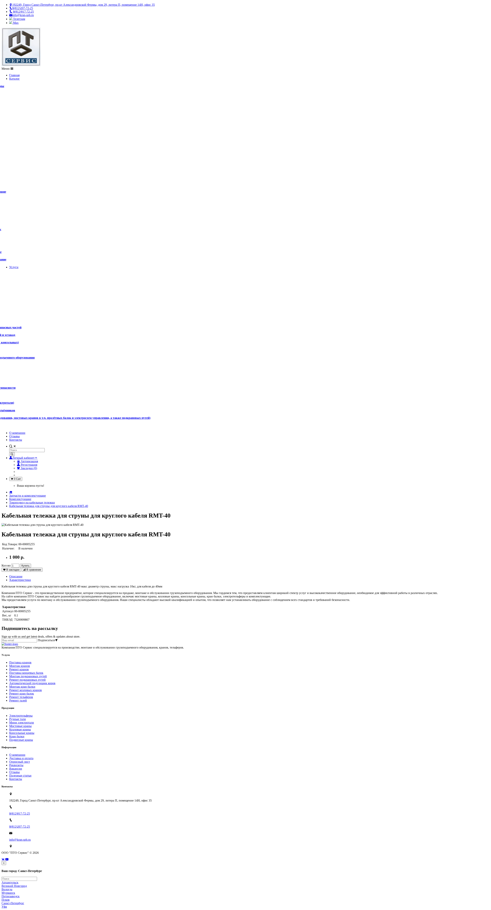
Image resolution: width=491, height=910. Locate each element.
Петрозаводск (11, 896)
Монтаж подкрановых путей (28, 676)
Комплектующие (20, 499)
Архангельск (10, 882)
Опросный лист (19, 761)
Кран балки (16, 736)
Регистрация (28, 464)
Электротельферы (21, 715)
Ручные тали (17, 719)
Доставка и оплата (21, 758)
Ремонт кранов (19, 669)
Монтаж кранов (19, 666)
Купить (25, 565)
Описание (15, 576)
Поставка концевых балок (26, 672)
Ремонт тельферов (21, 697)
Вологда (7, 889)
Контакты (15, 779)
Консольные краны (21, 733)
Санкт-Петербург (13, 903)
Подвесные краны (21, 739)
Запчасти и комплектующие (27, 495)
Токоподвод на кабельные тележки (32, 502)
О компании (17, 754)
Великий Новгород (14, 886)
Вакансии (15, 768)
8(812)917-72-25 (19, 813)
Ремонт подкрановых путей (27, 679)
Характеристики (20, 580)
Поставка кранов (20, 662)
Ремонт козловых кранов (25, 690)
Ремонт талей (18, 700)
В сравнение (33, 569)
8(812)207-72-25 (19, 826)
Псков (6, 899)
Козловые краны (20, 729)
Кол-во (6, 565)
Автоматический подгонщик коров (32, 683)
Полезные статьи (20, 775)
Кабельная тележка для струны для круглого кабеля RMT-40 (48, 506)
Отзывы (14, 772)
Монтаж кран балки (22, 686)
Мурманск (8, 892)
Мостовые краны (20, 726)
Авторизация (29, 461)
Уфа (4, 906)
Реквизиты (16, 765)
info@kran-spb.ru (20, 839)
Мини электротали (21, 722)
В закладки (12, 569)
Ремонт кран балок (21, 693)
